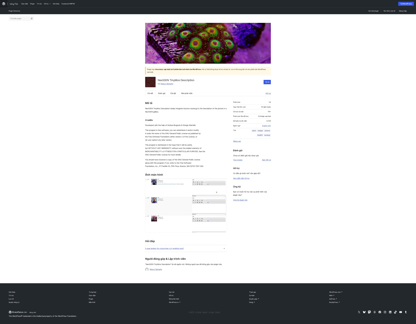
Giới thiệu (12, 292)
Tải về (267, 82)
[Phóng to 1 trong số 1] (224, 181)
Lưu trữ (11, 299)
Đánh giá (161, 93)
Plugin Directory (14, 11)
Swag (252, 302)
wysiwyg (267, 135)
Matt (331, 295)
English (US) (266, 126)
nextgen (260, 130)
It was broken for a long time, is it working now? (164, 248)
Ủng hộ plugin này (240, 200)
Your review (237, 160)
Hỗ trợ (268, 93)
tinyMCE (260, 135)
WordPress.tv (174, 302)
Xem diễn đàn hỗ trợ (241, 178)
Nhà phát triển (187, 93)
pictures (267, 130)
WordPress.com (335, 292)
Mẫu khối (92, 302)
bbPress (333, 299)
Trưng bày (92, 292)
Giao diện (92, 295)
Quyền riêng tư (14, 302)
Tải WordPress (406, 4)
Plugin (91, 299)
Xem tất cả (266, 160)
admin (254, 130)
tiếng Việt (32, 312)
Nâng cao (237, 141)
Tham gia (252, 292)
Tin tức (11, 295)
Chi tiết (150, 93)
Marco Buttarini (167, 84)
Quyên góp (254, 299)
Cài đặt (173, 93)
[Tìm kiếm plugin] (31, 18)
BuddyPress (334, 302)
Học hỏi (171, 292)
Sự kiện (251, 295)
